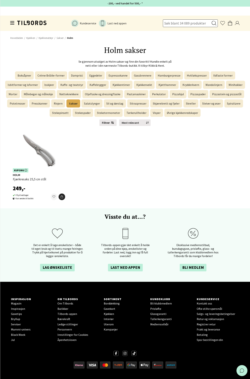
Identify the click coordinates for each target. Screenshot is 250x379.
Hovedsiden (16, 38)
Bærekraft (63, 319)
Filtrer (106, 123)
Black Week (18, 335)
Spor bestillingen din (210, 340)
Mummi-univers (21, 329)
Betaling (202, 335)
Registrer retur (206, 324)
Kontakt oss (204, 303)
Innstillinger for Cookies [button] (72, 335)
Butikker (62, 309)
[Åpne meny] (12, 23)
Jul (13, 340)
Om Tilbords (65, 303)
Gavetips (16, 314)
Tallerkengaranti (161, 319)
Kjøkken (30, 38)
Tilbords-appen (67, 314)
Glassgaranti (158, 314)
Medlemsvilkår (159, 324)
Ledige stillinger (67, 324)
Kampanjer (111, 329)
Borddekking (112, 303)
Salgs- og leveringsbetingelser (216, 314)
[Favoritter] (54, 197)
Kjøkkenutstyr (46, 38)
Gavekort (109, 309)
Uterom (109, 324)
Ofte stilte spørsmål (209, 309)
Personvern (64, 329)
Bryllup (15, 319)
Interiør (109, 319)
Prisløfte (155, 309)
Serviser (16, 324)
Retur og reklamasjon (210, 319)
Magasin (16, 303)
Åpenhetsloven (67, 340)
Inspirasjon (18, 309)
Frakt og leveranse (208, 329)
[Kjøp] (62, 197)
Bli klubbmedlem (161, 303)
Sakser (60, 38)
